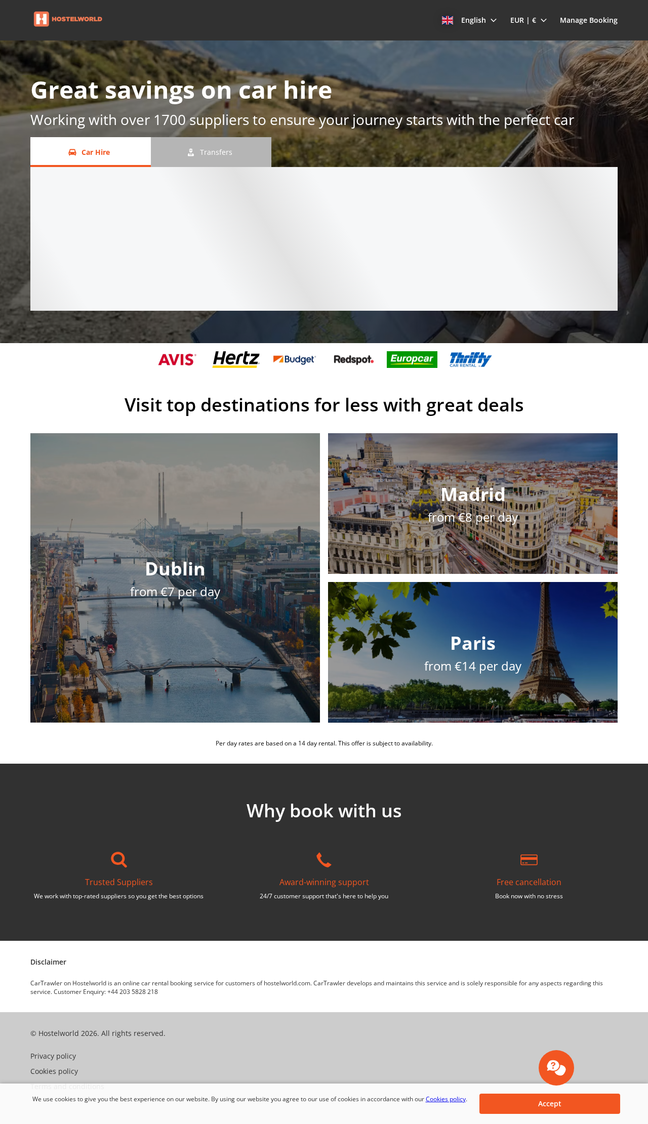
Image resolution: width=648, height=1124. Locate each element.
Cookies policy (446, 1099)
